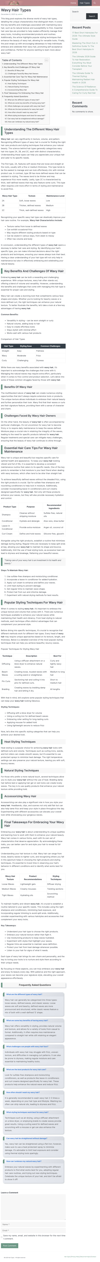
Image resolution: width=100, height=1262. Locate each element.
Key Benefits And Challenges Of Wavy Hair (22, 67)
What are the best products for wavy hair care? (26, 109)
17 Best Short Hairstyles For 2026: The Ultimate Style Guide (85, 36)
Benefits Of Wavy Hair (16, 70)
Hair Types (85, 3)
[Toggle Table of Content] (45, 60)
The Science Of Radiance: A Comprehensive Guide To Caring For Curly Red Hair (85, 90)
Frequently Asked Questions (16, 96)
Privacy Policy (75, 1256)
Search (75, 11)
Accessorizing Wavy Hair (17, 90)
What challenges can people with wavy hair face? (26, 106)
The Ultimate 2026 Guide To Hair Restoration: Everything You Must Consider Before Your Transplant (84, 62)
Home (73, 3)
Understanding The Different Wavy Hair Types (23, 64)
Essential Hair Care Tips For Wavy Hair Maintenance (26, 77)
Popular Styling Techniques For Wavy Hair (21, 80)
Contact (94, 1256)
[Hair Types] (13, 3)
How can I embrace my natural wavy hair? (23, 122)
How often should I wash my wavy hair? (23, 112)
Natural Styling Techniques (18, 87)
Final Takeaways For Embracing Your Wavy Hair (24, 93)
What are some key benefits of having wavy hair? (26, 103)
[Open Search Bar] (94, 3)
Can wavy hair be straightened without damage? (26, 119)
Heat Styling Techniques (17, 84)
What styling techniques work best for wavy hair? (26, 115)
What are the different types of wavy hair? (23, 100)
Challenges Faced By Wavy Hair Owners (23, 74)
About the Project (85, 1256)
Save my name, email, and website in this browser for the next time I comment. (34, 1237)
